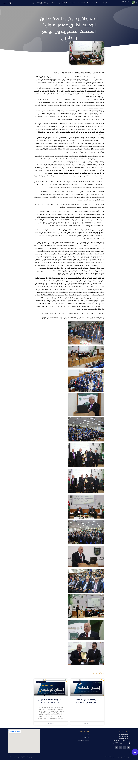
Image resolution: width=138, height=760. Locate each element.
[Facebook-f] (128, 747)
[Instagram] (124, 747)
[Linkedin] (120, 747)
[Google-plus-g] (116, 747)
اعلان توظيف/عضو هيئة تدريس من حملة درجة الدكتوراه (50, 701)
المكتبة (53, 3)
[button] (10, 2)
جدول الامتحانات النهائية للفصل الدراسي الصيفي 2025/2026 (87, 701)
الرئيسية (105, 3)
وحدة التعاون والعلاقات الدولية (40, 3)
